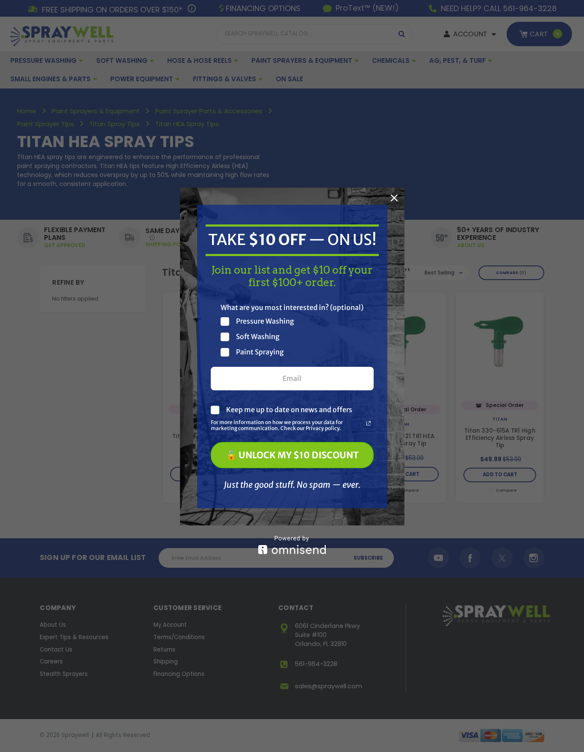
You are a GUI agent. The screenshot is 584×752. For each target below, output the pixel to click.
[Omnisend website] (292, 544)
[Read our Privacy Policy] (368, 423)
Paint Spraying (260, 352)
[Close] (394, 198)
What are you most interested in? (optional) (292, 307)
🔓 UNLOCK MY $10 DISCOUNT (292, 455)
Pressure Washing (265, 321)
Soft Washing (258, 337)
